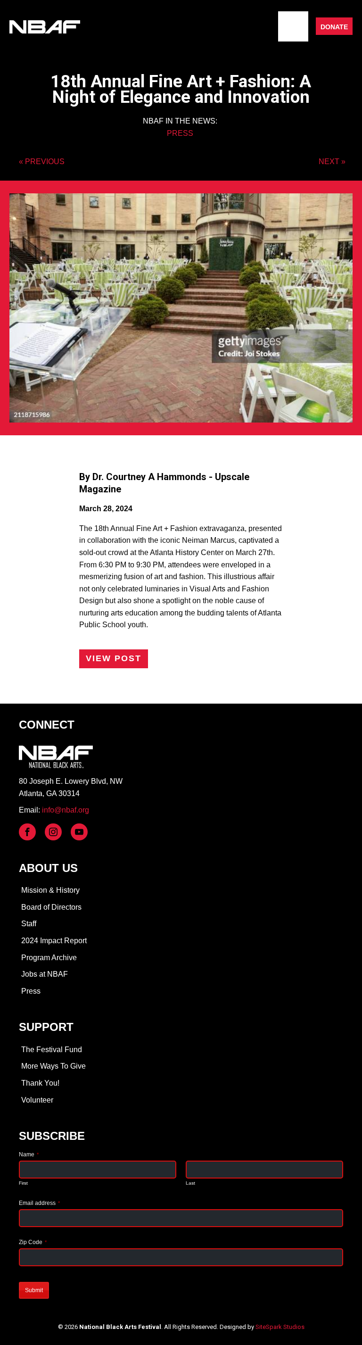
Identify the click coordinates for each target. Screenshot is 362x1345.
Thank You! (40, 1083)
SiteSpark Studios (279, 1326)
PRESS (180, 133)
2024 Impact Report (54, 941)
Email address (39, 1203)
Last (190, 1183)
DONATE (334, 27)
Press (31, 991)
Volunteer (37, 1100)
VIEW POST (113, 658)
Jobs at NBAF (44, 974)
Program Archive (49, 958)
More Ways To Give (53, 1066)
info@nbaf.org (65, 810)
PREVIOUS (45, 162)
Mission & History (50, 890)
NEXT (329, 162)
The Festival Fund (51, 1050)
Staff (28, 924)
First (23, 1183)
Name (29, 1154)
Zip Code (33, 1242)
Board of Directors (51, 907)
